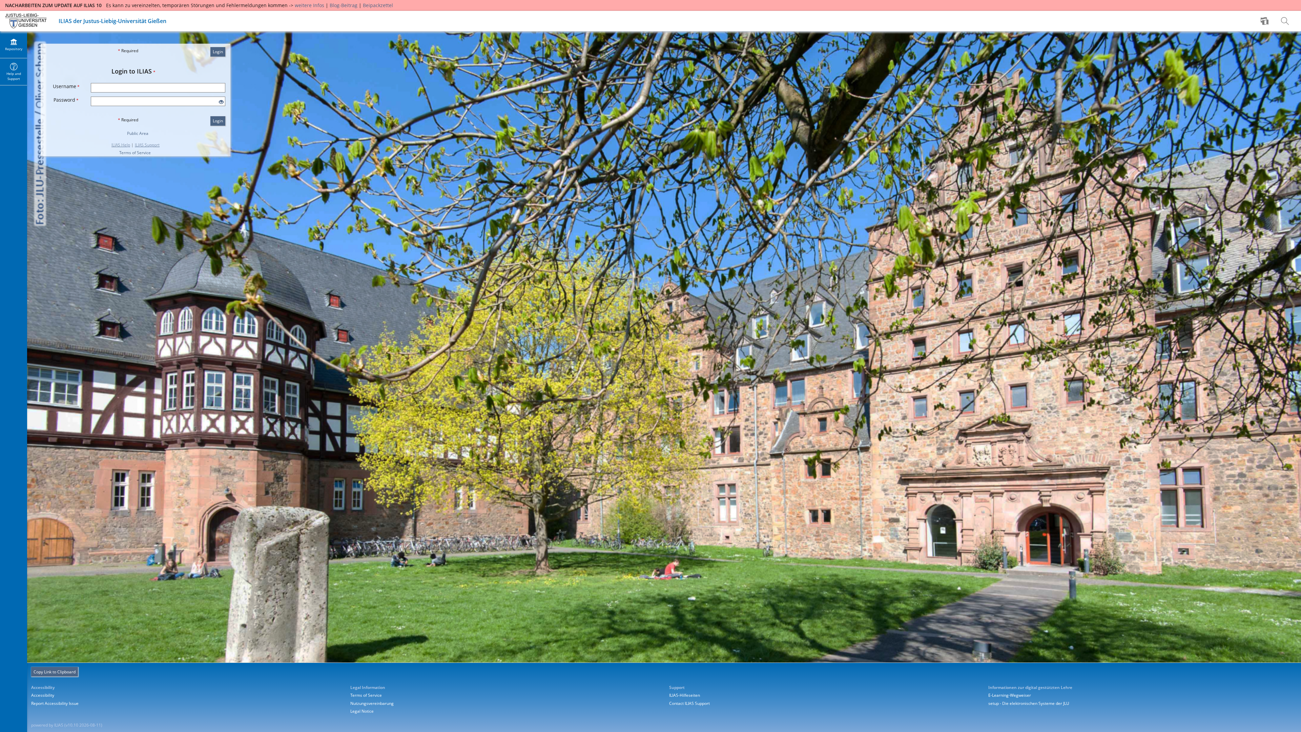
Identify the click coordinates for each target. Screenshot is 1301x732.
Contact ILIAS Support (689, 703)
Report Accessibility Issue (55, 703)
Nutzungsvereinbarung (372, 703)
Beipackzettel (378, 5)
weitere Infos (309, 5)
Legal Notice (362, 711)
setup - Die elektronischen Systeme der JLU (1028, 703)
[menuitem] (1265, 21)
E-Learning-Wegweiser (1009, 695)
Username (66, 86)
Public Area (137, 133)
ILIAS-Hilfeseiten (684, 695)
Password (66, 100)
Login (218, 52)
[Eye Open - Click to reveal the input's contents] (221, 102)
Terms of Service (135, 153)
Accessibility (42, 695)
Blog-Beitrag (343, 5)
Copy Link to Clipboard (55, 672)
